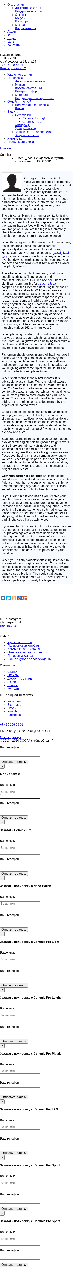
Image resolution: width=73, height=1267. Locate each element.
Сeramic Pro (23, 115)
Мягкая (20, 84)
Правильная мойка (20, 142)
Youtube (13, 711)
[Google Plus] (24, 598)
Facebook (14, 714)
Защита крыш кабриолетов (33, 131)
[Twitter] (8, 598)
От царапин (23, 94)
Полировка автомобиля (23, 645)
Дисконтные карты (28, 8)
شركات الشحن (47, 283)
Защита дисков (25, 128)
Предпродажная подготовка (34, 98)
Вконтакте (14, 704)
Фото (10, 34)
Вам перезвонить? (13, 68)
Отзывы (20, 14)
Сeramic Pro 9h (32, 121)
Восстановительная (28, 88)
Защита (12, 111)
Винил (19, 108)
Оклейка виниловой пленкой (27, 652)
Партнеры (22, 21)
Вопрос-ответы (25, 28)
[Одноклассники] (14, 598)
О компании (15, 4)
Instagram (14, 701)
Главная (6, 148)
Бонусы (20, 18)
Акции (11, 31)
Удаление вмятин (19, 74)
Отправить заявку (13, 761)
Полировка (15, 78)
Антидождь (22, 125)
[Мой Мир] (19, 598)
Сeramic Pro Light (34, 118)
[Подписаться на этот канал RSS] (70, 168)
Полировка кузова (20, 655)
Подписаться (9, 625)
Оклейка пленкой (19, 101)
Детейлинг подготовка (30, 81)
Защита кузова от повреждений (29, 659)
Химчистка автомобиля (23, 649)
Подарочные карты (28, 11)
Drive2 (11, 708)
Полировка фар (26, 91)
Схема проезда (10, 737)
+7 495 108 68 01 (11, 64)
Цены (11, 41)
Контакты (13, 45)
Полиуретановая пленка (32, 104)
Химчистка (14, 138)
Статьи (20, 24)
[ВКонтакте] (3, 598)
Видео (11, 38)
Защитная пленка (27, 135)
